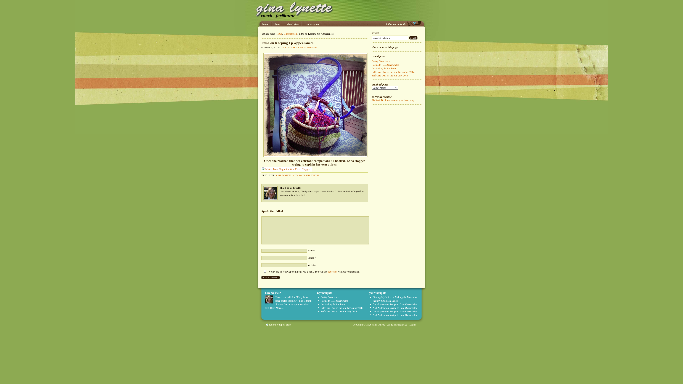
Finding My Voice (382, 297)
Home (265, 24)
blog (277, 24)
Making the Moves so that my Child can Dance (395, 298)
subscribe (332, 271)
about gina (293, 24)
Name (311, 250)
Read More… (277, 308)
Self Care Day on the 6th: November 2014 (393, 72)
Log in (412, 324)
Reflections (312, 175)
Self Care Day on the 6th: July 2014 (390, 75)
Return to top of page (280, 324)
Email (311, 257)
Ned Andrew (379, 308)
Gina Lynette (341, 11)
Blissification (283, 175)
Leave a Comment (307, 47)
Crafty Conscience (381, 61)
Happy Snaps (298, 175)
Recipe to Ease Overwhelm (385, 64)
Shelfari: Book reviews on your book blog (393, 100)
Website (312, 265)
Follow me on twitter (396, 24)
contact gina (312, 24)
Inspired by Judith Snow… (385, 68)
